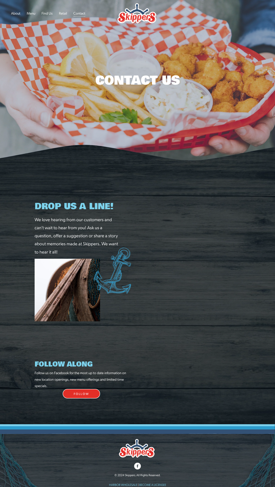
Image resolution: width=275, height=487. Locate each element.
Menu (31, 13)
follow (81, 394)
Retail (63, 13)
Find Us (47, 13)
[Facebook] (137, 466)
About (15, 13)
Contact (79, 13)
